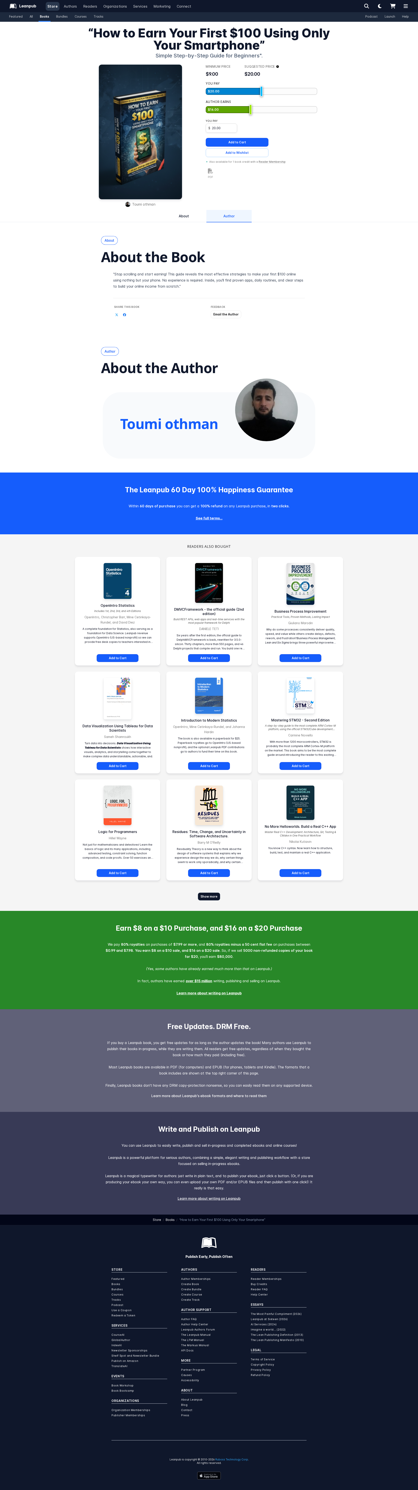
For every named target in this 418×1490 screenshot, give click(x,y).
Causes (186, 1375)
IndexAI (116, 1345)
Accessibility (190, 1380)
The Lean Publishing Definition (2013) (277, 1334)
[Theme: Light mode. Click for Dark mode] (379, 6)
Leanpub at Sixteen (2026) (269, 1319)
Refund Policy (260, 1375)
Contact (186, 1410)
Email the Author (226, 314)
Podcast (371, 16)
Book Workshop (122, 1385)
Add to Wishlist (237, 152)
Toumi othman (143, 204)
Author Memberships (196, 1278)
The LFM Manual (192, 1340)
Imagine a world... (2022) (268, 1329)
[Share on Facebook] (124, 314)
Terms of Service (263, 1359)
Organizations (115, 6)
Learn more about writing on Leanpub (209, 993)
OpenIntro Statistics (118, 605)
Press (185, 1415)
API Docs (187, 1350)
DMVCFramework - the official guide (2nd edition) (209, 611)
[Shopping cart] (393, 6)
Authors (70, 6)
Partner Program (193, 1369)
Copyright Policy (262, 1364)
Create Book (190, 1284)
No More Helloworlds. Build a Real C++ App (300, 826)
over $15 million (199, 981)
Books (44, 16)
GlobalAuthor (120, 1340)
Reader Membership (272, 161)
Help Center (259, 1294)
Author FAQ (189, 1319)
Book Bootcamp (122, 1390)
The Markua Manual (195, 1345)
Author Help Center (194, 1324)
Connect (184, 6)
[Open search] (366, 6)
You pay (211, 120)
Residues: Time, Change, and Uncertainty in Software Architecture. (209, 834)
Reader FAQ (259, 1289)
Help (405, 16)
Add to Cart (237, 142)
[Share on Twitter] (116, 314)
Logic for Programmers (117, 832)
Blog (184, 1404)
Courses (81, 16)
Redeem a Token (123, 1315)
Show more (209, 896)
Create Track (190, 1299)
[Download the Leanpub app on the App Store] (209, 1476)
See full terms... (209, 518)
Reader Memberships (266, 1278)
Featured (16, 16)
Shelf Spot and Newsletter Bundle (135, 1355)
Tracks (98, 16)
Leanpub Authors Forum (198, 1329)
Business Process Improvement (301, 611)
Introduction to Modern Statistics (209, 720)
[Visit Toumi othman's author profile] (266, 410)
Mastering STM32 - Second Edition (300, 720)
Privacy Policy (261, 1369)
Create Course (191, 1294)
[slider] (261, 91)
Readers (90, 6)
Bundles (62, 16)
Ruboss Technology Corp (231, 1459)
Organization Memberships (130, 1410)
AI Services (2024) (264, 1324)
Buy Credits (259, 1284)
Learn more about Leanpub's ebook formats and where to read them (209, 1096)
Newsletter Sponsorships (129, 1350)
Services (140, 6)
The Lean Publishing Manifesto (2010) (277, 1340)
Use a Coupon (121, 1310)
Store (52, 6)
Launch (390, 16)
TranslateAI (119, 1366)
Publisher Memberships (128, 1415)
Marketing (162, 6)
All (31, 16)
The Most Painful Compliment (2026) (276, 1314)
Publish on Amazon (124, 1361)
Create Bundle (191, 1289)
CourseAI (118, 1334)
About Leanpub (192, 1399)
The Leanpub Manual (196, 1334)
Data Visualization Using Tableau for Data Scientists (118, 728)
